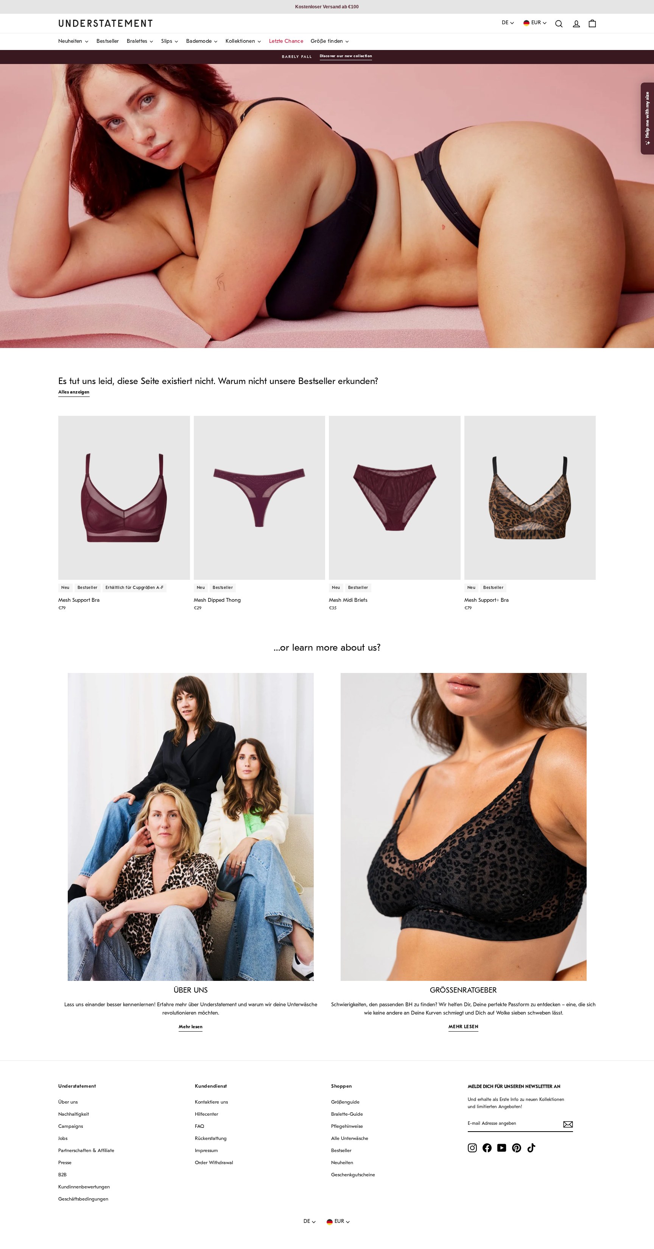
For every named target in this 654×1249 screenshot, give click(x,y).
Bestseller (341, 1150)
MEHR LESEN (463, 1027)
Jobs (62, 1138)
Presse (65, 1162)
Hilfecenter (206, 1114)
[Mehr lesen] (191, 827)
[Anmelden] (568, 1124)
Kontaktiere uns (211, 1102)
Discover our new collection (346, 56)
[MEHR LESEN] (464, 827)
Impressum (206, 1150)
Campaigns (70, 1126)
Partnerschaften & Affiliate (86, 1150)
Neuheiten (342, 1162)
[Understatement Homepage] (105, 23)
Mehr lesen (190, 1027)
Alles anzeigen (74, 392)
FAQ (199, 1126)
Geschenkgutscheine (353, 1174)
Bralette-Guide (347, 1114)
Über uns (68, 1102)
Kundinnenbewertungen (84, 1187)
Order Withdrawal (214, 1162)
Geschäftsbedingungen (83, 1199)
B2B (62, 1174)
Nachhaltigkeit (73, 1114)
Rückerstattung (211, 1138)
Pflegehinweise (347, 1126)
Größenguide (345, 1102)
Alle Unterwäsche (349, 1138)
